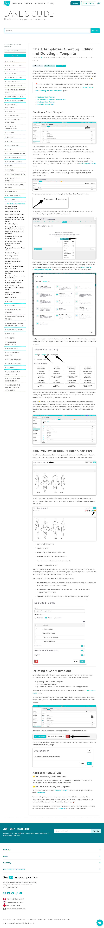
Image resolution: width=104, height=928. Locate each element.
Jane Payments (13, 145)
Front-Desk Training (15, 97)
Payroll (10, 302)
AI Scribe (10, 133)
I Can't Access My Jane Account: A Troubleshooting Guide (14, 287)
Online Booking (13, 116)
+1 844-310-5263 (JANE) (15, 899)
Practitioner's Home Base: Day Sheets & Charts (15, 277)
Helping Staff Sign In (12, 253)
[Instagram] (4, 893)
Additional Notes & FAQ (45, 104)
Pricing (51, 3)
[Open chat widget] (99, 923)
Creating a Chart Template (46, 97)
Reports (10, 149)
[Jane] (6, 3)
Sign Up (15, 56)
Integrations (12, 349)
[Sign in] (99, 3)
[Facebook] (12, 893)
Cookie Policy (42, 919)
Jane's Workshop (11, 297)
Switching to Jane (14, 78)
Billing (9, 141)
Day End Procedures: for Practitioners (13, 293)
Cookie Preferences (54, 919)
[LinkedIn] (8, 893)
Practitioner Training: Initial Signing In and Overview (14, 282)
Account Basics (13, 82)
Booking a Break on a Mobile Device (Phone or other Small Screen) (14, 219)
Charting (11, 137)
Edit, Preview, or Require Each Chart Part (51, 99)
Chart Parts (41, 793)
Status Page (66, 919)
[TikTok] (16, 893)
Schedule (11, 111)
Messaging (11, 306)
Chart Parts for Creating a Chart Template (13, 237)
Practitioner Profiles (16, 204)
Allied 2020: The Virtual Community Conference (13, 387)
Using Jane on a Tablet (13, 211)
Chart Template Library (87, 163)
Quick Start (12, 73)
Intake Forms (12, 191)
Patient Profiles (14, 195)
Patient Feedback (14, 359)
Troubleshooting (14, 363)
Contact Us (62, 808)
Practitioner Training (16, 101)
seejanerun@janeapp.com (16, 909)
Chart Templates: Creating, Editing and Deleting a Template (14, 243)
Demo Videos (12, 69)
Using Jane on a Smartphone (14, 214)
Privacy (10, 166)
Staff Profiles (13, 200)
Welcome (10, 61)
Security (10, 170)
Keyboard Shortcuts (11, 258)
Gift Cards (11, 334)
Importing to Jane (14, 86)
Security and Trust (9, 919)
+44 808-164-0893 (13, 905)
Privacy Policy (31, 919)
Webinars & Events (14, 162)
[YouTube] (21, 893)
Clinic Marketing (14, 158)
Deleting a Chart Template (46, 102)
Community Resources (16, 153)
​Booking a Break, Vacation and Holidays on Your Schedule (15, 228)
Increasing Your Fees (12, 256)
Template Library (61, 790)
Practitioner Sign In (11, 224)
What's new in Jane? (15, 65)
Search (95, 31)
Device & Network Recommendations (11, 207)
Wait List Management (16, 174)
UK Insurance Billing (15, 330)
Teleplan (10, 338)
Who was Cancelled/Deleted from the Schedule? (14, 267)
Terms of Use (21, 919)
